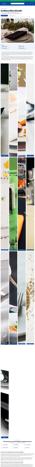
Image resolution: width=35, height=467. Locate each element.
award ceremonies (18, 464)
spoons (2, 54)
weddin (2, 459)
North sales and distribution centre (13, 12)
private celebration (24, 464)
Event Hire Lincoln (17, 6)
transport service (6, 13)
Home (1, 6)
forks (32, 53)
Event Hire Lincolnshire (12, 6)
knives (30, 53)
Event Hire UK (7, 6)
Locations (4, 6)
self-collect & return (16, 13)
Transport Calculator (12, 15)
